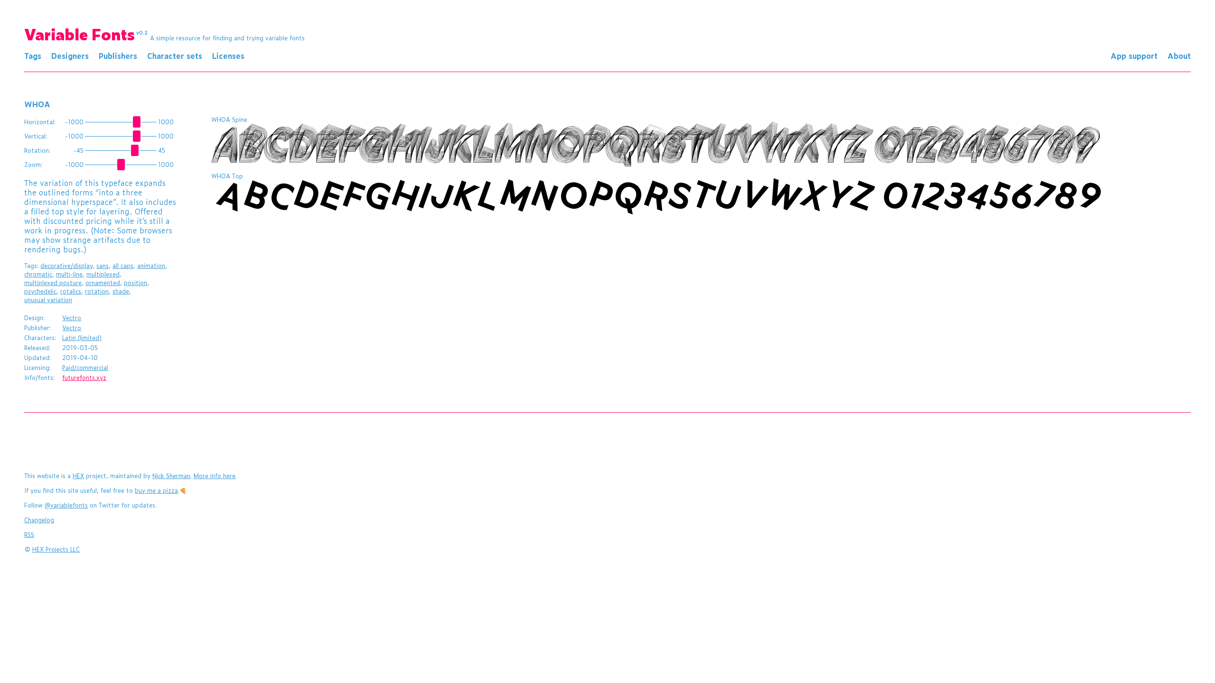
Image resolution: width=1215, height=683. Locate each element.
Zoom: (33, 164)
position (135, 282)
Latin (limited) (82, 337)
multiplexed (103, 274)
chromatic (38, 274)
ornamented (102, 282)
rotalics (70, 291)
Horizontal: (40, 122)
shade (120, 291)
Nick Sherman (171, 475)
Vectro (71, 318)
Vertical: (35, 136)
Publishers (118, 55)
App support (1134, 55)
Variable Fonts (86, 33)
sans (102, 265)
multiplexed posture (53, 282)
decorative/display (66, 265)
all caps (122, 265)
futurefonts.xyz (84, 377)
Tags (32, 55)
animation (151, 265)
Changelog (39, 520)
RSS (29, 534)
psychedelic (40, 291)
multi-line (69, 274)
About (1179, 55)
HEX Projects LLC (56, 549)
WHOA (37, 104)
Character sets (174, 55)
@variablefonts (66, 505)
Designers (70, 55)
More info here (214, 475)
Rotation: (37, 150)
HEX (78, 475)
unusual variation (48, 299)
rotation (97, 291)
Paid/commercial (85, 367)
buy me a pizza (156, 490)
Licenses (228, 55)
